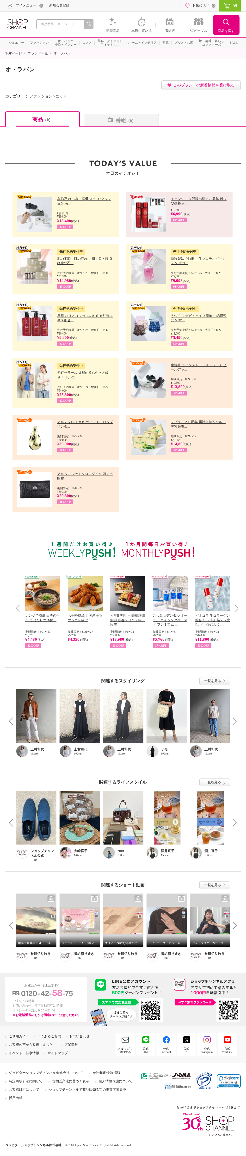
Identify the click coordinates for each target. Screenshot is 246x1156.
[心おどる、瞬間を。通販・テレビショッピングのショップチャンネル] (17, 24)
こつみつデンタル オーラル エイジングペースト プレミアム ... (170, 620)
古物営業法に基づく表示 (70, 1081)
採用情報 (15, 1098)
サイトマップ (58, 1053)
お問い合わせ (79, 1036)
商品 (42, 119)
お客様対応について (24, 1089)
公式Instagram (207, 1050)
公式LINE (145, 1050)
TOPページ (13, 53)
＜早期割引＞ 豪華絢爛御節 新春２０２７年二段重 (127, 620)
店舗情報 (71, 1044)
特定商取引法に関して (26, 1081)
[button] (229, 1081)
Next (235, 608)
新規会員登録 (59, 5)
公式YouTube (227, 1050)
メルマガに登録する (125, 1050)
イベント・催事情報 (24, 1053)
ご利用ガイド (19, 1036)
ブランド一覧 (38, 53)
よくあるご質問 (49, 1036)
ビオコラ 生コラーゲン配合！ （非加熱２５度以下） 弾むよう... (212, 620)
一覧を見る (212, 681)
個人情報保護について (115, 1081)
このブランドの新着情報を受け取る (204, 85)
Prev (20, 608)
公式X (186, 1050)
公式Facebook (166, 1050)
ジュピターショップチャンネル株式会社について (46, 1073)
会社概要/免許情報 (106, 1073)
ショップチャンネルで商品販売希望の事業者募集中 (87, 1089)
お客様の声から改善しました (31, 1044)
